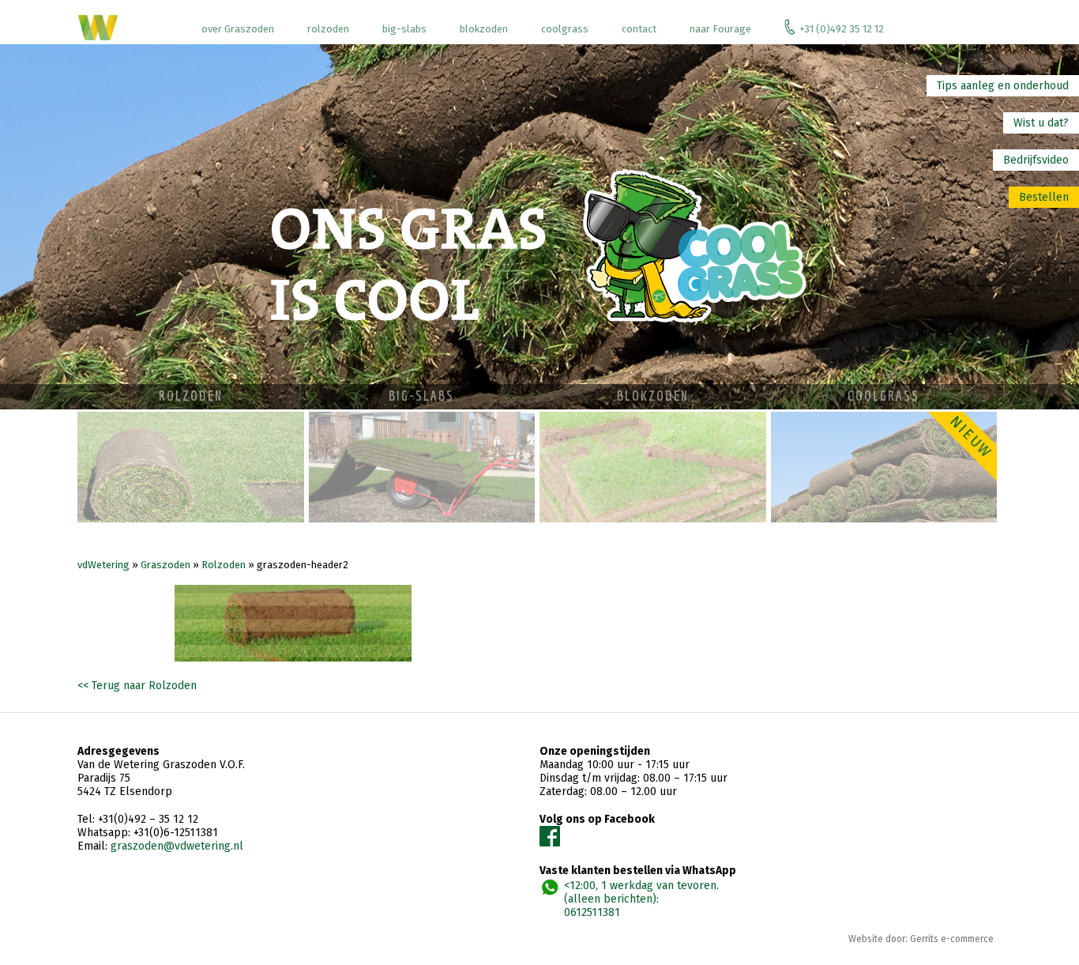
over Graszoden (237, 29)
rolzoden (328, 29)
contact (639, 29)
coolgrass (564, 29)
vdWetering (103, 565)
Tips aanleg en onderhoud (1003, 85)
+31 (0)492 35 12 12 (841, 29)
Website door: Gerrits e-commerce (921, 938)
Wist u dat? (1041, 123)
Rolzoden (223, 565)
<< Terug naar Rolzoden (137, 685)
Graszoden (165, 565)
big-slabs (404, 29)
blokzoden (484, 29)
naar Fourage (720, 29)
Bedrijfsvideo (1036, 160)
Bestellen (1044, 197)
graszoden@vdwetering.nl (177, 846)
